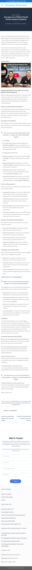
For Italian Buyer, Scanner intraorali (10, 541)
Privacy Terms (20, 568)
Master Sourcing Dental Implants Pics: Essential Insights (7, 418)
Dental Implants (16, 15)
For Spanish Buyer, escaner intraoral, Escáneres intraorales (13, 534)
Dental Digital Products (7, 512)
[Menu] (2, 5)
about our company (6, 494)
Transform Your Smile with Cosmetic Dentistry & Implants (24, 418)
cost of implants (17, 403)
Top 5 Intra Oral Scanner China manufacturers (13, 515)
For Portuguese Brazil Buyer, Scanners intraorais (14, 538)
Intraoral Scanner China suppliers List (11, 524)
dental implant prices (25, 403)
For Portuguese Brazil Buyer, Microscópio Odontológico (12, 545)
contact (3, 500)
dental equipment (21, 23)
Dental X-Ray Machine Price (8, 518)
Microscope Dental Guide (8, 521)
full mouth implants (16, 404)
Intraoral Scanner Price (7, 509)
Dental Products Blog (7, 497)
